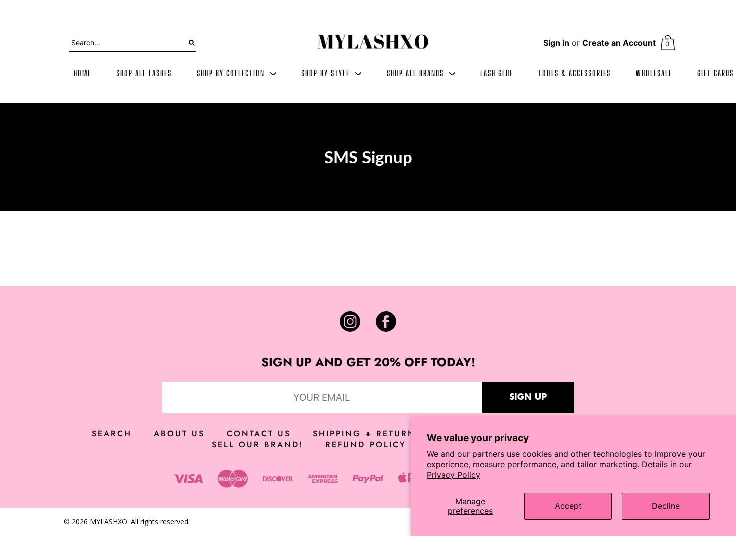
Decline (666, 506)
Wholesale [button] (654, 74)
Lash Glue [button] (496, 74)
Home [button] (82, 74)
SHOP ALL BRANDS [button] (416, 74)
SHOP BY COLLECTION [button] (232, 74)
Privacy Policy (453, 475)
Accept (568, 506)
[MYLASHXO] (373, 42)
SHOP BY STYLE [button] (326, 74)
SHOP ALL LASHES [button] (144, 74)
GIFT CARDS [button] (715, 74)
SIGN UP (528, 397)
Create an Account (619, 43)
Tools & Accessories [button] (574, 74)
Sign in (556, 43)
